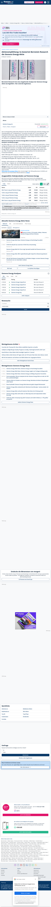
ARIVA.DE (5, 888)
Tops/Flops (26, 714)
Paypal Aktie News (15, 849)
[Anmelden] (48, 2)
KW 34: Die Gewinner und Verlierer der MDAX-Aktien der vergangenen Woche (21, 357)
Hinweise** (27, 204)
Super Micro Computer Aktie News (35, 859)
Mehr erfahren (10, 44)
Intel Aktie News (4, 855)
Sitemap (3, 875)
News (8, 126)
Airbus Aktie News (5, 851)
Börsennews (4, 841)
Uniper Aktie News (44, 852)
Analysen (13, 126)
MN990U (7, 204)
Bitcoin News (4, 843)
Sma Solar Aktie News (6, 858)
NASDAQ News (12, 842)
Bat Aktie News (4, 859)
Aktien (6, 23)
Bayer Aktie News (5, 845)
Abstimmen (25, 755)
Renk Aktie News (32, 849)
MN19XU (42, 202)
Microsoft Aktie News (15, 846)
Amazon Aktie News (14, 845)
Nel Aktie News (22, 856)
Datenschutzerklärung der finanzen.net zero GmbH (25, 903)
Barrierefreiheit (37, 878)
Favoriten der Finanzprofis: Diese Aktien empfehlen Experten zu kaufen (20, 347)
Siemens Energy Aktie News (26, 845)
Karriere (3, 872)
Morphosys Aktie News (15, 853)
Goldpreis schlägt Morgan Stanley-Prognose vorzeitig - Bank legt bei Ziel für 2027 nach (23, 349)
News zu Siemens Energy (27, 23)
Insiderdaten (5, 716)
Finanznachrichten (18, 841)
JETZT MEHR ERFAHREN (25, 832)
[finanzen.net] (8, 1)
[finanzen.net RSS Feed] (36, 865)
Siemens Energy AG (8, 124)
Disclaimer (36, 873)
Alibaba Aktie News (28, 858)
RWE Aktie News (23, 849)
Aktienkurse (5, 709)
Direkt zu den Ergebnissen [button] (25, 758)
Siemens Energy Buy (16, 292)
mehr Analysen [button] (25, 295)
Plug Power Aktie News (28, 848)
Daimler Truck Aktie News (33, 856)
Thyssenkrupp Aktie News (34, 851)
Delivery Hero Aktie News (17, 858)
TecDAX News (39, 841)
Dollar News (27, 842)
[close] (35, 879)
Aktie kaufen (43, 126)
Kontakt (2, 870)
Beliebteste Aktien (27, 709)
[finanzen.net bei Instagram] (15, 865)
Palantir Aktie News (13, 855)
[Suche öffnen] (45, 2)
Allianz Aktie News (5, 846)
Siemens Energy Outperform (18, 282)
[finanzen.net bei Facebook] (18, 865)
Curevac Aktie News (43, 855)
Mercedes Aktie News (6, 852)
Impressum (36, 870)
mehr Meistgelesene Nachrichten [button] (25, 360)
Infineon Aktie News (5, 849)
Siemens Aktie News (33, 855)
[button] (29, 2)
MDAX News (32, 841)
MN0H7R (3, 204)
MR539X (46, 202)
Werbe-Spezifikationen (22, 873)
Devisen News (20, 842)
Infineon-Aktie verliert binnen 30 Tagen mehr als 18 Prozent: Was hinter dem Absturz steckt (25, 355)
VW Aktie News (29, 861)
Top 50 (3, 714)
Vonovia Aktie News (25, 852)
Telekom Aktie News (38, 858)
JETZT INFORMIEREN (25, 815)
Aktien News (10, 841)
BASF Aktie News (41, 843)
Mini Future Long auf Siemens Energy (11, 190)
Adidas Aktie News (14, 856)
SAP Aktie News (24, 846)
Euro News (33, 842)
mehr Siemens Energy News (25, 265)
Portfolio (4, 719)
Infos (28, 172)
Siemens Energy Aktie (15, 23)
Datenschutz (36, 872)
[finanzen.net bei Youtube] (21, 865)
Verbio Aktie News (13, 861)
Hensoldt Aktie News (38, 848)
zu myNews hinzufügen (34, 268)
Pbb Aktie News (4, 861)
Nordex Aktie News (16, 852)
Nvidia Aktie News (12, 843)
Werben (19, 872)
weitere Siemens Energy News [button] (25, 402)
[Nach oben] (47, 905)
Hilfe (18, 870)
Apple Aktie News (5, 848)
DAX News (26, 841)
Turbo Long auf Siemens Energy (10, 192)
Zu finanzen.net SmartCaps (25, 579)
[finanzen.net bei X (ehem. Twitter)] (24, 865)
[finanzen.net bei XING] (30, 865)
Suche (25, 309)
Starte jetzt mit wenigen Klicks (10, 171)
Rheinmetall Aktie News (22, 843)
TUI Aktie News (36, 845)
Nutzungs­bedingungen (39, 875)
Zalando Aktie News (21, 859)
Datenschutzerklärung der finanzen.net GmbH (26, 902)
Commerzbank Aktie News (16, 848)
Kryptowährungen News (42, 842)
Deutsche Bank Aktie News (35, 846)
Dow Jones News (4, 842)
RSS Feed (9, 268)
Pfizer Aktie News (37, 853)
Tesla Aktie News (32, 843)
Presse (2, 873)
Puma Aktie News (5, 856)
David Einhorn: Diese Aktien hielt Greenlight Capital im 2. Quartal (18, 352)
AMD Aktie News (34, 852)
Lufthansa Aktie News (42, 849)
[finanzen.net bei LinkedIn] (27, 865)
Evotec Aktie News (5, 853)
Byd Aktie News (13, 851)
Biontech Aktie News (22, 851)
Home (2, 23)
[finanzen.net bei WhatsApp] (33, 865)
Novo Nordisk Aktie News (27, 853)
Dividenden (26, 716)
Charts (4, 126)
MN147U (11, 204)
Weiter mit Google (25, 893)
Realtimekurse (5, 711)
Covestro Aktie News (23, 855)
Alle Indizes (26, 711)
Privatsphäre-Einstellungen (40, 877)
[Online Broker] (9, 3)
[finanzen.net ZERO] (25, 28)
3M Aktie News (21, 861)
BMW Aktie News (12, 859)
